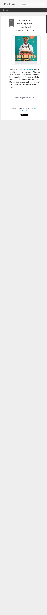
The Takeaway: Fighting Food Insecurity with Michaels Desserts (24, 25)
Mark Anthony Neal (28, 109)
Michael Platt (28, 69)
